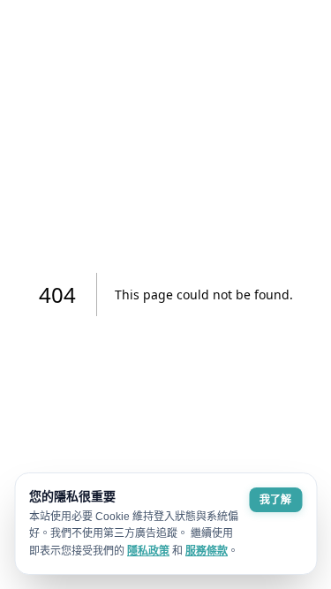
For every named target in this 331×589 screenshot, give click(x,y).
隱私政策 (148, 551)
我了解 (275, 500)
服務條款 (206, 551)
